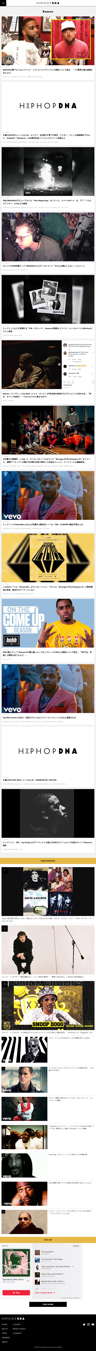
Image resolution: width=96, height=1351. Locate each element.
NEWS (4, 1333)
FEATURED (6, 1337)
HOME (4, 1324)
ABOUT (5, 1342)
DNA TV (5, 1329)
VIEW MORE (48, 1304)
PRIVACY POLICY (19, 1329)
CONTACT (17, 1324)
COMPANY (17, 1333)
